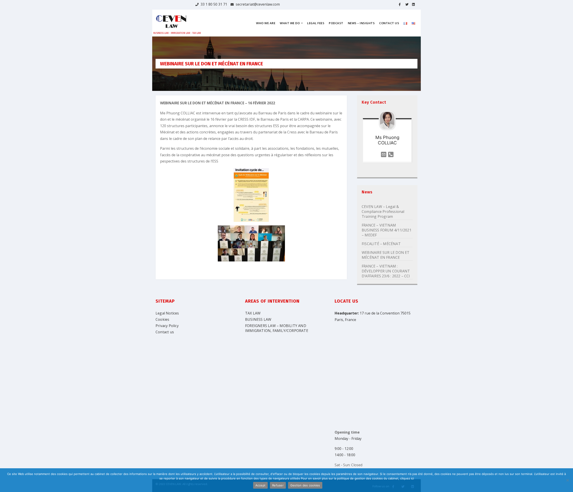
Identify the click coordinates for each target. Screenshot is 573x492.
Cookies (162, 319)
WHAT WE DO (290, 23)
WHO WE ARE (265, 23)
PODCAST (336, 23)
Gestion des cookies (305, 485)
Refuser (278, 485)
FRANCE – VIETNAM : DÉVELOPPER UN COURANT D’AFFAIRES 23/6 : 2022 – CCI (386, 271)
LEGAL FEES (315, 23)
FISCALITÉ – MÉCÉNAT (381, 243)
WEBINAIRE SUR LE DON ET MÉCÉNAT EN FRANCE (386, 255)
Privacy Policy (167, 325)
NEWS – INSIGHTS (361, 23)
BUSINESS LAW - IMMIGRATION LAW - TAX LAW (177, 33)
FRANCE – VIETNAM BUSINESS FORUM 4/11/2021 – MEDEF (386, 230)
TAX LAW (253, 313)
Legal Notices (167, 313)
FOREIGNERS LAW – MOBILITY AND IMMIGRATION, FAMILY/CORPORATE (276, 328)
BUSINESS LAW (258, 319)
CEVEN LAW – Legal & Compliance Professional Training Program (383, 211)
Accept (260, 485)
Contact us (165, 331)
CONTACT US (389, 23)
